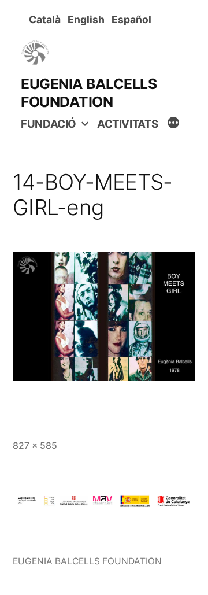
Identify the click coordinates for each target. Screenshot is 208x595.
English (88, 19)
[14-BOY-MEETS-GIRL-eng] (104, 317)
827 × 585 (35, 445)
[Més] (173, 124)
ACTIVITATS (127, 124)
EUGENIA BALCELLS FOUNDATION (89, 92)
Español (134, 19)
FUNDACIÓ (48, 124)
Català (47, 19)
